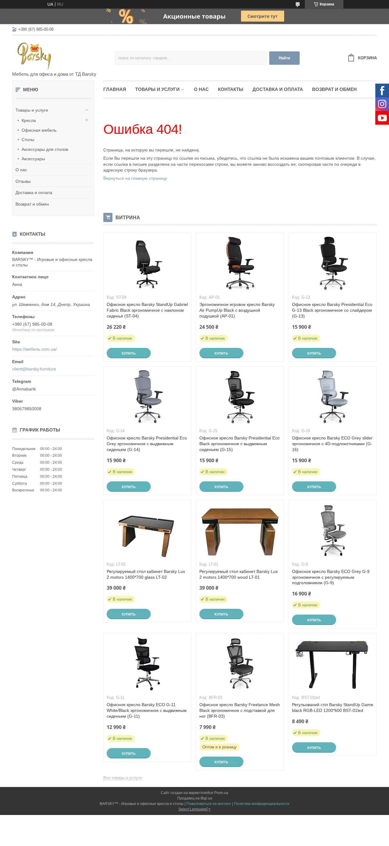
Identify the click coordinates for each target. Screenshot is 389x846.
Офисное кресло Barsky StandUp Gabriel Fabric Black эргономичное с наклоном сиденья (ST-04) (147, 310)
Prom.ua (221, 793)
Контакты (230, 89)
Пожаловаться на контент (208, 804)
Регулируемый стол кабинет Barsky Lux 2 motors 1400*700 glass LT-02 (146, 574)
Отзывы (23, 181)
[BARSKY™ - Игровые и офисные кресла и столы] (63, 54)
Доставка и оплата (33, 192)
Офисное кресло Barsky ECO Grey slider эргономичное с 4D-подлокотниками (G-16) (332, 443)
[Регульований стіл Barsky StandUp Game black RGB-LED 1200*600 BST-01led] (333, 663)
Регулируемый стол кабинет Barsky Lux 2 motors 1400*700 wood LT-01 (238, 574)
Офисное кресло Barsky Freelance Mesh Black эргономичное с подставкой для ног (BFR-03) (239, 710)
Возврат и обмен (32, 204)
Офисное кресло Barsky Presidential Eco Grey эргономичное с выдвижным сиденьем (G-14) (147, 443)
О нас (21, 169)
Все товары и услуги (122, 777)
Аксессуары (33, 158)
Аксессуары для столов (45, 149)
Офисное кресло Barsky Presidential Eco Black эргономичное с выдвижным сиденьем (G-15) (239, 443)
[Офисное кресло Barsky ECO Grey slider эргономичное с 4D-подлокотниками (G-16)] (333, 396)
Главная (114, 89)
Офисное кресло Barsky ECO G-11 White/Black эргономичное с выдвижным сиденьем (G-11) (147, 710)
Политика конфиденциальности (261, 804)
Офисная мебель (39, 130)
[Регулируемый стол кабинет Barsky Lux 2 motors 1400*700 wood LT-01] (240, 530)
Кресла (29, 120)
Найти (284, 58)
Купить (129, 353)
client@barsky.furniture (34, 368)
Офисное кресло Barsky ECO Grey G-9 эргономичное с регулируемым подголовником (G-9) (331, 577)
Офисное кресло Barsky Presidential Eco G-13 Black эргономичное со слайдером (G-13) (332, 310)
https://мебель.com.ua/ (34, 349)
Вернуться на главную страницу (135, 178)
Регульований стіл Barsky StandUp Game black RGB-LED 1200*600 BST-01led (332, 707)
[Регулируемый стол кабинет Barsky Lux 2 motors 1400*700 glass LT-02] (147, 530)
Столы (28, 139)
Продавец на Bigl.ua (194, 798)
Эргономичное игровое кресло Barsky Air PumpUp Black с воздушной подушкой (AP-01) (237, 310)
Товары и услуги (31, 110)
